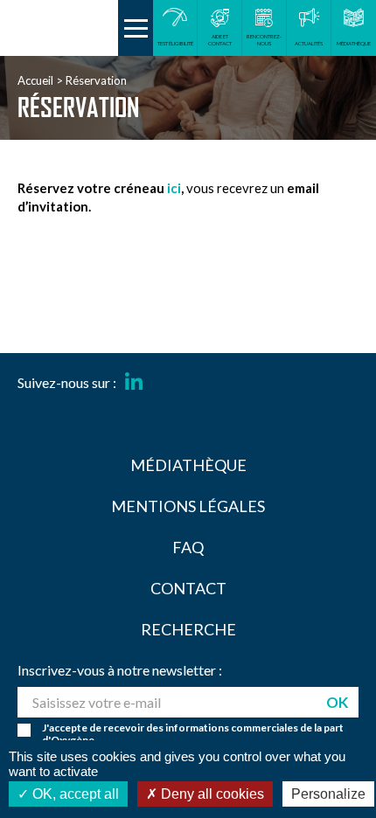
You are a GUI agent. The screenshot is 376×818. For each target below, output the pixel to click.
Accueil (35, 80)
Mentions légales (188, 506)
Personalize (328, 794)
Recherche (188, 629)
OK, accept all (74, 794)
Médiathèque (188, 465)
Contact (188, 588)
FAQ (188, 547)
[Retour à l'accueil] (59, 28)
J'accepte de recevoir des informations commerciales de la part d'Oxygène (193, 734)
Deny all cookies (210, 794)
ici (174, 188)
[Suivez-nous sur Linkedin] (134, 382)
